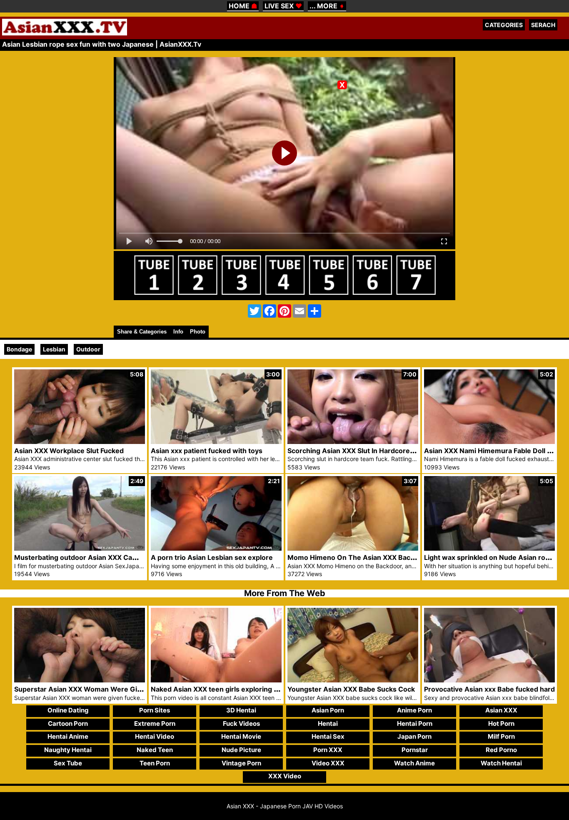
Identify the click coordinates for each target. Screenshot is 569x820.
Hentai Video (154, 736)
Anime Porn (414, 710)
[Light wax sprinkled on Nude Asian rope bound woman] (489, 548)
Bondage (19, 349)
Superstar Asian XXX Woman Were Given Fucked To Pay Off (112, 689)
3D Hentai (241, 710)
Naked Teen (155, 750)
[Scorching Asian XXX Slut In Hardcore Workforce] (352, 441)
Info (178, 332)
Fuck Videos (241, 723)
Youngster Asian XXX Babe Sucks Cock (351, 689)
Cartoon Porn (68, 723)
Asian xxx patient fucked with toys (206, 450)
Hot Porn (501, 723)
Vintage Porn (241, 763)
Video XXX (328, 763)
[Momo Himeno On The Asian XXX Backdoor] (352, 548)
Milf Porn (501, 736)
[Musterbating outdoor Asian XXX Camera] (79, 548)
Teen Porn (155, 763)
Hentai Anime (67, 736)
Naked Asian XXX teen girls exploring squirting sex (233, 689)
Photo (197, 332)
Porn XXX (327, 750)
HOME (243, 6)
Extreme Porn (154, 723)
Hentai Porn (414, 723)
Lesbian (54, 349)
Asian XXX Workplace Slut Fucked (69, 450)
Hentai (328, 723)
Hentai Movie (241, 736)
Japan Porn (414, 736)
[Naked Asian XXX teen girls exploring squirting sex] (216, 680)
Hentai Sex (328, 736)
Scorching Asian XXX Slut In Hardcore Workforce (367, 450)
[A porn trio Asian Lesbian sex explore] (216, 548)
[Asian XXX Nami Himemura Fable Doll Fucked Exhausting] (489, 441)
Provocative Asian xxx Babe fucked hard (489, 689)
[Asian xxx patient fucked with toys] (216, 441)
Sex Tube (68, 763)
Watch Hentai (501, 763)
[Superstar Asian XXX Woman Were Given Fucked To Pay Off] (79, 680)
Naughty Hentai (68, 750)
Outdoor (88, 349)
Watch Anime (414, 763)
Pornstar (415, 750)
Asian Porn (328, 710)
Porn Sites (154, 710)
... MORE (326, 6)
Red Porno (501, 750)
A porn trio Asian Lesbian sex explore (212, 557)
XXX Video (284, 776)
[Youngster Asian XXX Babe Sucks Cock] (352, 680)
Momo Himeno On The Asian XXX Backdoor (358, 557)
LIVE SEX (283, 6)
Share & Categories (142, 332)
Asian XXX (501, 710)
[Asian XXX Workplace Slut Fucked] (79, 441)
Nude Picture (241, 750)
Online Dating (68, 710)
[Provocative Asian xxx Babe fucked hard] (489, 680)
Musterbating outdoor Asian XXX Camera (81, 557)
